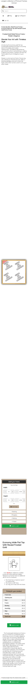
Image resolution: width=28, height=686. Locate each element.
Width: (5, 487)
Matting (14, 518)
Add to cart (15, 682)
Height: (5, 496)
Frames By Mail (5, 27)
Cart (6, 20)
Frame (14, 521)
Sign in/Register (21, 15)
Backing (14, 511)
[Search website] (10, 11)
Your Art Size (14, 485)
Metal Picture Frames (16, 27)
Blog (10, 15)
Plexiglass (14, 515)
